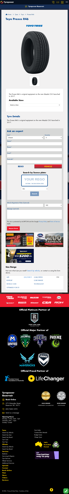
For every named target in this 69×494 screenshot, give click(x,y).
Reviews (5, 480)
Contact (5, 468)
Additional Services (8, 463)
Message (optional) (13, 209)
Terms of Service (55, 221)
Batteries (4, 454)
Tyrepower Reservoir (36, 6)
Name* (9, 141)
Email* (9, 153)
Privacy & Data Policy (12, 491)
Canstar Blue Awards (40, 432)
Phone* (9, 147)
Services (5, 451)
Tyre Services (6, 458)
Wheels (5, 444)
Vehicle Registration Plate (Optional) (18, 203)
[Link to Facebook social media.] (51, 489)
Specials (5, 466)
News (4, 475)
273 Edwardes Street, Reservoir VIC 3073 (13, 404)
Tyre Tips (5, 442)
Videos (4, 478)
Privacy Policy (43, 221)
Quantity (47, 135)
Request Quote (13, 228)
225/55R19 (28, 277)
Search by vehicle (33, 271)
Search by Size (7, 435)
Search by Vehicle (7, 433)
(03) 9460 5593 (12, 409)
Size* (8, 135)
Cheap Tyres (38, 437)
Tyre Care (5, 440)
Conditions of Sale (23, 491)
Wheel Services (7, 461)
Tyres (4, 430)
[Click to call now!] (53, 2)
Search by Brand (7, 437)
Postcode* (10, 159)
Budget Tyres (38, 435)
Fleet (4, 473)
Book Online (7, 470)
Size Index (37, 430)
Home (9, 14)
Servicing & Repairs (8, 456)
